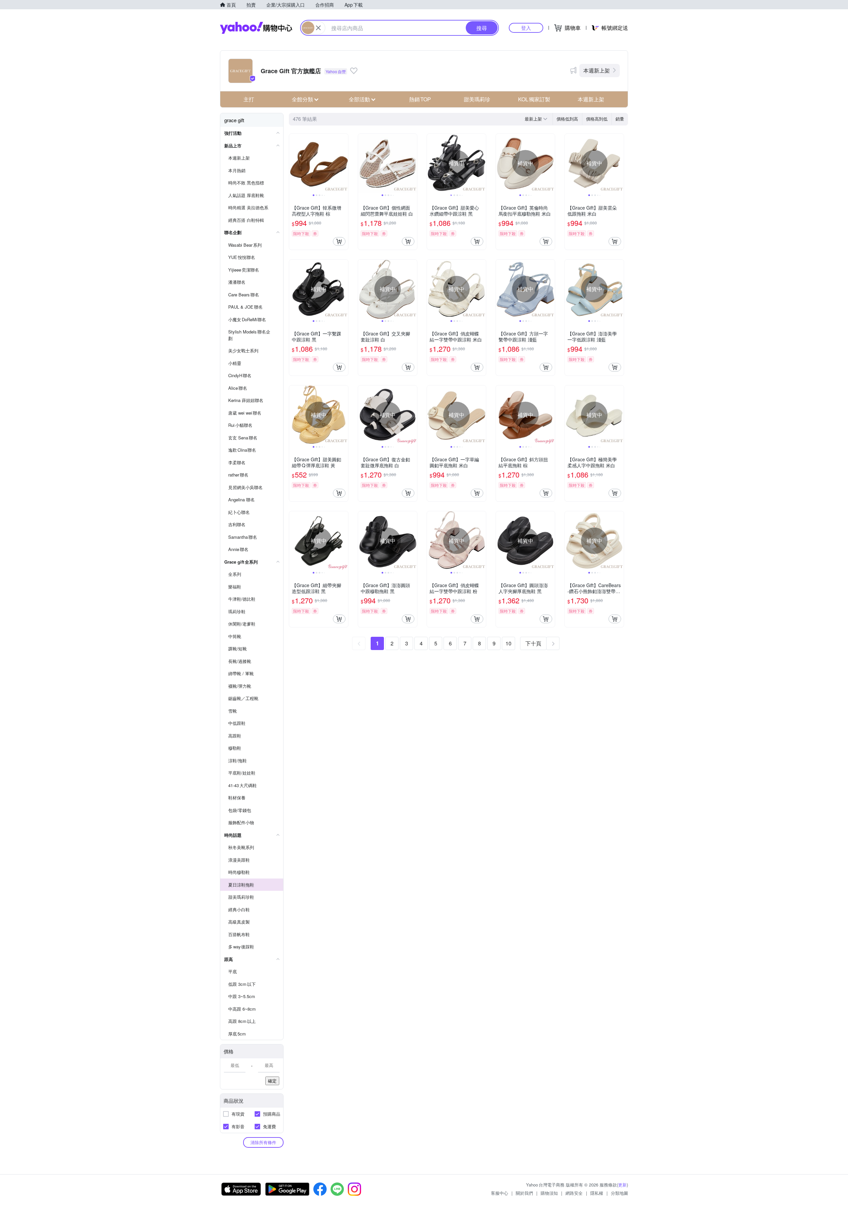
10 (508, 643)
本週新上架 (596, 70)
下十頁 (533, 643)
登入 (526, 27)
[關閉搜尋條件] (318, 28)
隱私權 (596, 1193)
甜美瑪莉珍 (477, 99)
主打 (248, 99)
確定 (272, 1081)
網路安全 (574, 1193)
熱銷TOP (420, 99)
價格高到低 (597, 119)
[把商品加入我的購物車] (339, 241)
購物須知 (549, 1193)
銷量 (619, 119)
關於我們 (524, 1193)
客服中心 (499, 1193)
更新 (622, 1185)
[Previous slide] (293, 163)
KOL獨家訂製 (534, 99)
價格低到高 (567, 119)
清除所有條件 (263, 1142)
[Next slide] (344, 163)
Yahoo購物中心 (256, 28)
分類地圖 (619, 1193)
